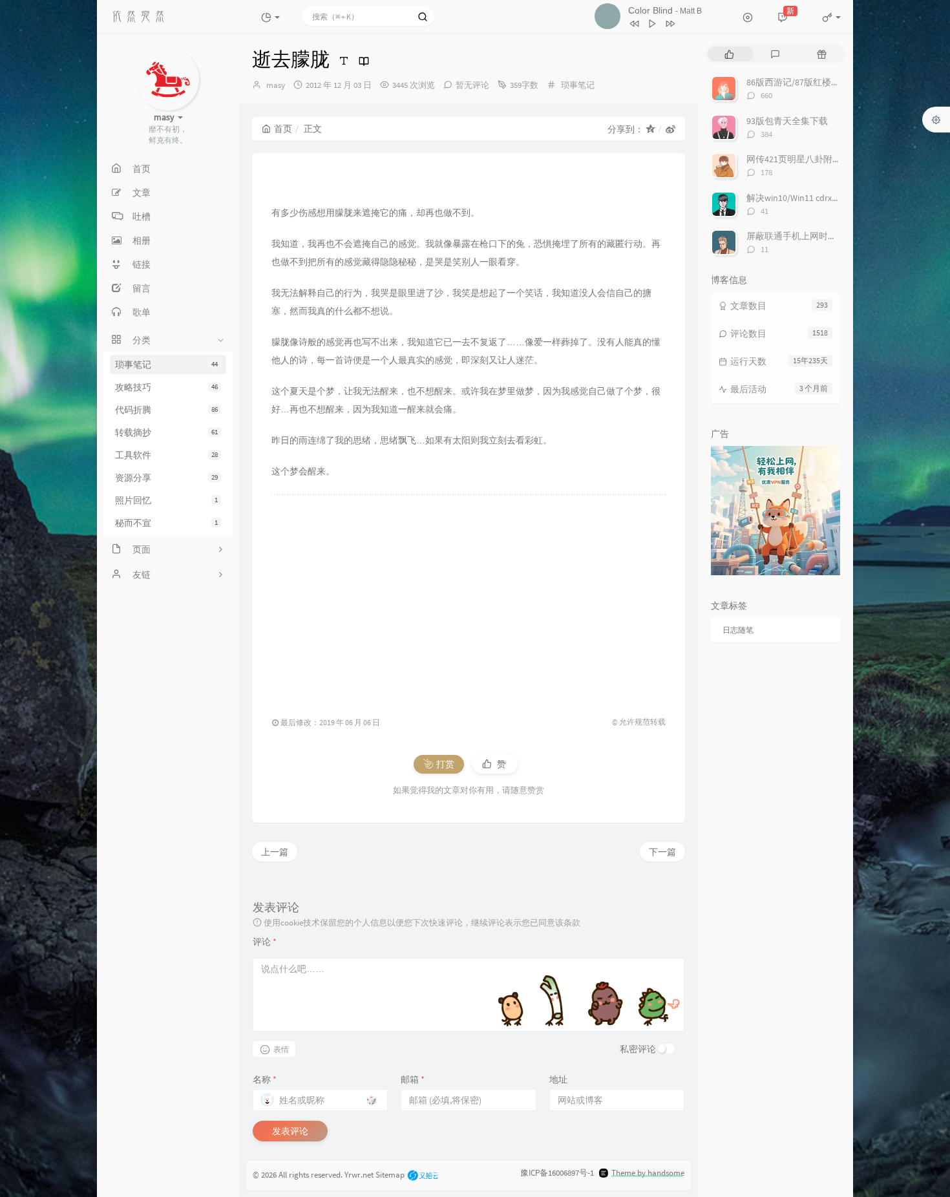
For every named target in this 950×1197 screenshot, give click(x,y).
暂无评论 (472, 84)
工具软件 (166, 455)
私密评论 (638, 1049)
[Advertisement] (468, 599)
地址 (558, 1079)
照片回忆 (166, 500)
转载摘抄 (166, 432)
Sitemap (390, 1174)
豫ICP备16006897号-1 (557, 1172)
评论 (265, 942)
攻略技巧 (166, 387)
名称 (265, 1079)
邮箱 (413, 1079)
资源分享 (166, 477)
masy (275, 84)
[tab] (729, 54)
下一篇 (662, 852)
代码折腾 (166, 410)
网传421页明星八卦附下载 (798, 159)
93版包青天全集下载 (787, 121)
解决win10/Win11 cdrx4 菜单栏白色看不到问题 (837, 198)
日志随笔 (738, 630)
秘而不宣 (166, 523)
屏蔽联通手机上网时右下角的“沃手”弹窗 (827, 236)
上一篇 (274, 852)
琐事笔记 (166, 364)
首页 (283, 128)
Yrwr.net (359, 1174)
